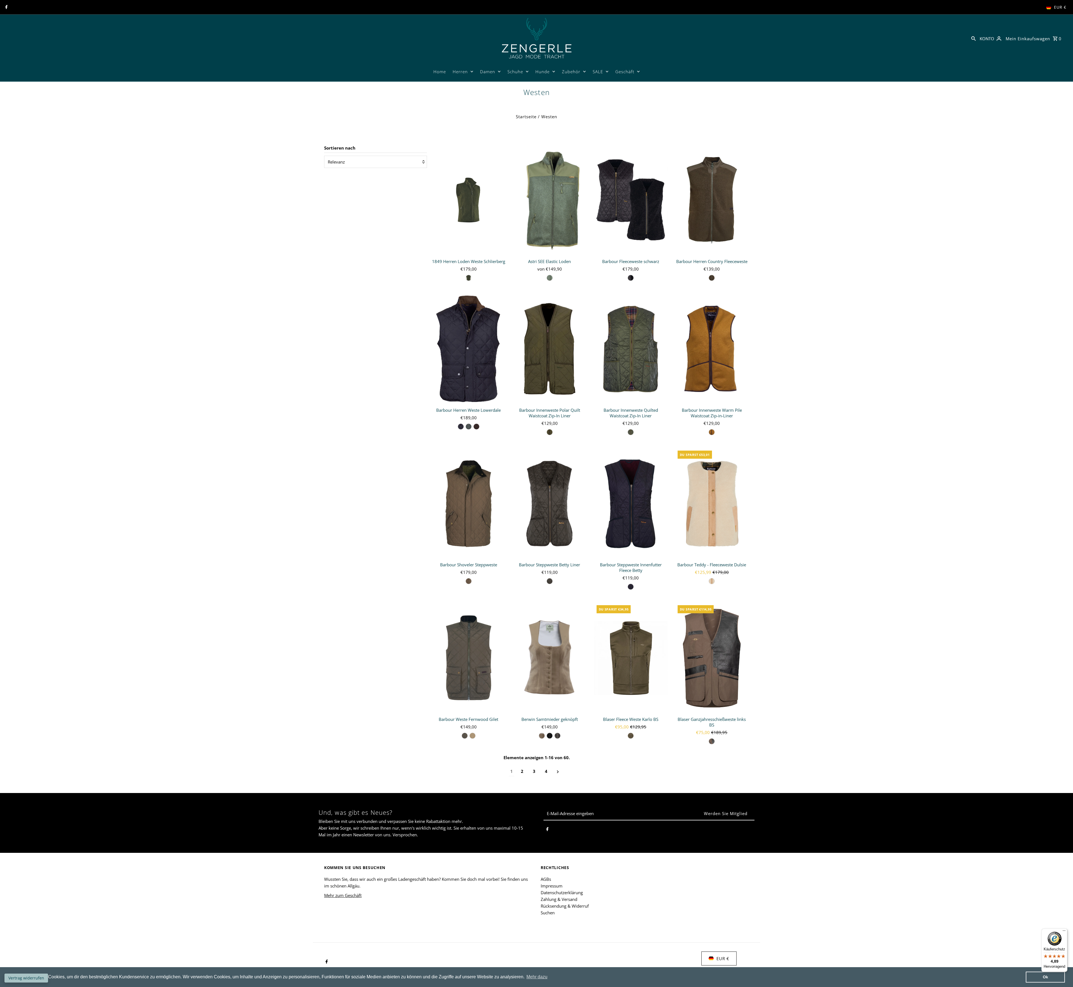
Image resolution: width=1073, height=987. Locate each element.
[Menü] (1064, 932)
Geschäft (624, 71)
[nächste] (558, 771)
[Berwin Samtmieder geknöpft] (549, 658)
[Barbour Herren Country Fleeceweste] (712, 200)
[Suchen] (973, 38)
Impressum (551, 886)
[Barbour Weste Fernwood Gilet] (468, 658)
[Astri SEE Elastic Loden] (549, 200)
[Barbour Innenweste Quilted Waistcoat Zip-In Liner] (631, 349)
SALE (598, 71)
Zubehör (571, 71)
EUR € (1060, 7)
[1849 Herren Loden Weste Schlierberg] (468, 200)
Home (439, 71)
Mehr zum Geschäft (343, 895)
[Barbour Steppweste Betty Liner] (549, 503)
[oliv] (468, 278)
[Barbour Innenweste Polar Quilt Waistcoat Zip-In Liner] (549, 349)
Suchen (548, 912)
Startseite (526, 116)
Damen (487, 71)
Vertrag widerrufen (26, 978)
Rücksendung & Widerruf (565, 906)
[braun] (476, 426)
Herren (460, 71)
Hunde (542, 71)
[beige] (711, 581)
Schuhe (515, 71)
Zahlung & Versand (559, 899)
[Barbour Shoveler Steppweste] (468, 503)
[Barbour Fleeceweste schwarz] (631, 200)
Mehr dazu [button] (536, 976)
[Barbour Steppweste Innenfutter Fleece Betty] (631, 503)
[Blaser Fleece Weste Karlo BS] (631, 658)
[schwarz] (630, 278)
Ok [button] (1045, 977)
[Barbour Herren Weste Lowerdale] (468, 349)
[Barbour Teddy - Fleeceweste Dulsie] (712, 503)
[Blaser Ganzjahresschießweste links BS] (712, 658)
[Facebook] (6, 7)
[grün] (468, 426)
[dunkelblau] (461, 426)
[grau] (557, 736)
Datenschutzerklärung (562, 892)
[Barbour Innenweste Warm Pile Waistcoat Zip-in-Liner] (712, 349)
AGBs (546, 879)
